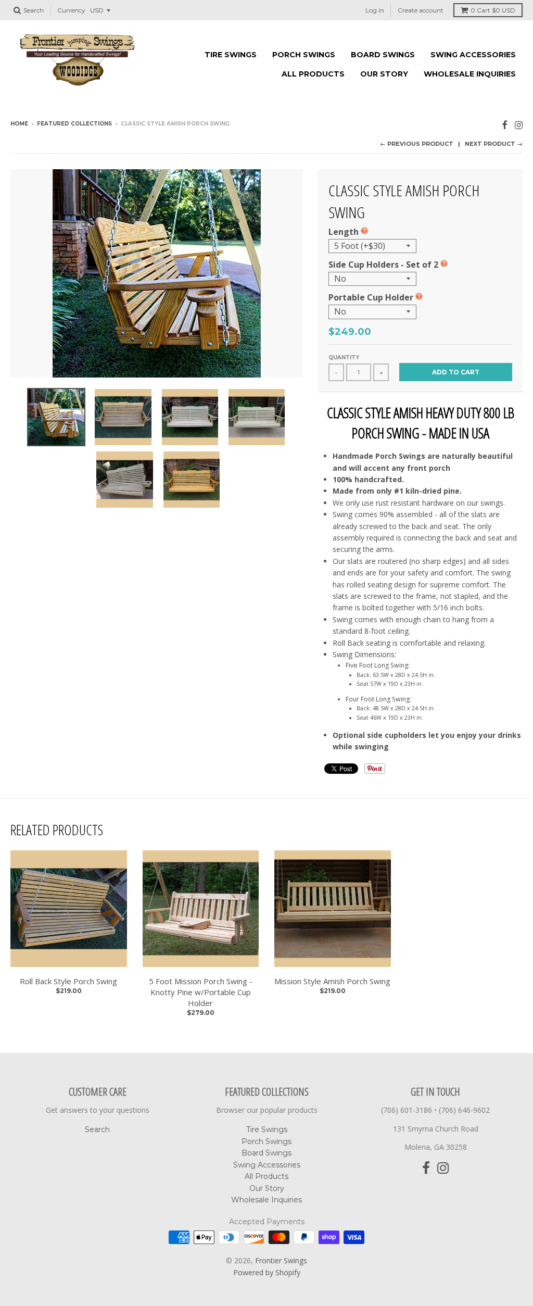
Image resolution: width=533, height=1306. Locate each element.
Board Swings (383, 54)
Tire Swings (231, 54)
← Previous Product (416, 143)
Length (343, 231)
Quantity (343, 357)
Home (19, 123)
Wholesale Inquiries (470, 74)
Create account (420, 10)
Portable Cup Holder (370, 297)
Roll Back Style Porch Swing (68, 981)
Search (97, 1129)
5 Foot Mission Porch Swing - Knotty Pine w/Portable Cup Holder (200, 992)
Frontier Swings (281, 1260)
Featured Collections (74, 123)
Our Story (384, 74)
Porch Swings (303, 54)
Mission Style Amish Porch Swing (332, 981)
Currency (71, 10)
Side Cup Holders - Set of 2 (383, 264)
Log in (374, 10)
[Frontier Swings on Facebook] (504, 124)
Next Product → (494, 143)
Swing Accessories (473, 54)
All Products (313, 74)
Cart (493, 10)
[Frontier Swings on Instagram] (519, 124)
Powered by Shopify (266, 1272)
